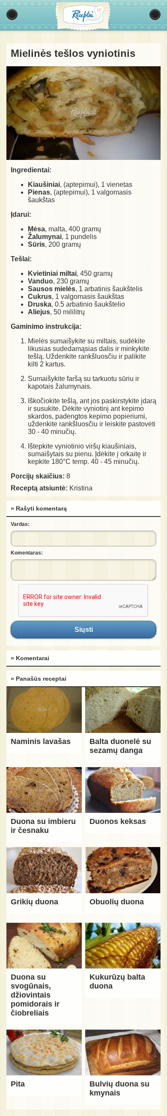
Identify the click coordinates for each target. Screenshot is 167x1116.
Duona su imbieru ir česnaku (43, 826)
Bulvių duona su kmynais (119, 1088)
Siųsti (83, 629)
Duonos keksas (117, 821)
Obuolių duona (116, 902)
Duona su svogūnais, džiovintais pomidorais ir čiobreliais (35, 995)
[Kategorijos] (12, 14)
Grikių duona (34, 902)
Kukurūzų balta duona (117, 981)
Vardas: (20, 524)
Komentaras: (27, 553)
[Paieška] (155, 14)
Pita (18, 1084)
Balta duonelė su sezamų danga (120, 746)
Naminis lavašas (41, 741)
